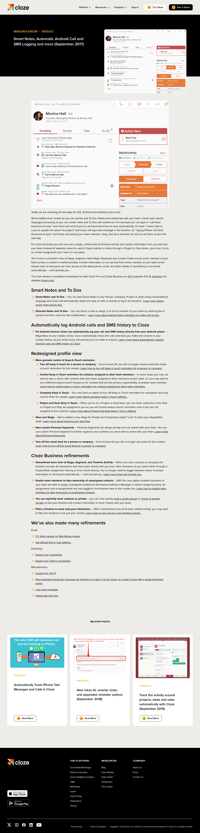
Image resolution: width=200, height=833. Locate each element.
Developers (106, 781)
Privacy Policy (76, 826)
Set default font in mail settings (53, 542)
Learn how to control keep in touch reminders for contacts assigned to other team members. (92, 386)
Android (156, 276)
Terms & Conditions (98, 826)
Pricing (73, 805)
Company (119, 7)
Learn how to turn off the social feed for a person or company (71, 446)
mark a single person (126, 498)
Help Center (107, 777)
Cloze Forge (76, 796)
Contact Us (138, 777)
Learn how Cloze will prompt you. (123, 474)
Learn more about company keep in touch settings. (98, 397)
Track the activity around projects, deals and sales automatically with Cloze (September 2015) (157, 702)
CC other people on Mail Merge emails (58, 536)
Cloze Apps (107, 786)
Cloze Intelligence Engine (82, 777)
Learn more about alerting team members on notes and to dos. (124, 315)
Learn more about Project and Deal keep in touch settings (103, 411)
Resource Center (26, 31)
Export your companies (49, 555)
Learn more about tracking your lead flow (66, 421)
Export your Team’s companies (53, 561)
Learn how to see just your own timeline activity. (113, 513)
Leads (73, 791)
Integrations (75, 800)
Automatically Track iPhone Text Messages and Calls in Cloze (37, 687)
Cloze (18, 7)
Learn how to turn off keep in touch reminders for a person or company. (121, 368)
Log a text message (47, 589)
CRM (72, 781)
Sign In (135, 7)
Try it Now (158, 7)
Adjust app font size (47, 596)
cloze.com (47, 280)
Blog (103, 767)
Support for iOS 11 (46, 573)
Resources (101, 7)
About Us (137, 767)
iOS (130, 276)
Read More (27, 718)
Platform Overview (78, 772)
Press (135, 772)
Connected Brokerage (80, 767)
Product (48, 31)
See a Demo (183, 7)
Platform (83, 7)
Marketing (75, 786)
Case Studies (107, 772)
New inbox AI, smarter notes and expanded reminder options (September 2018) (100, 694)
